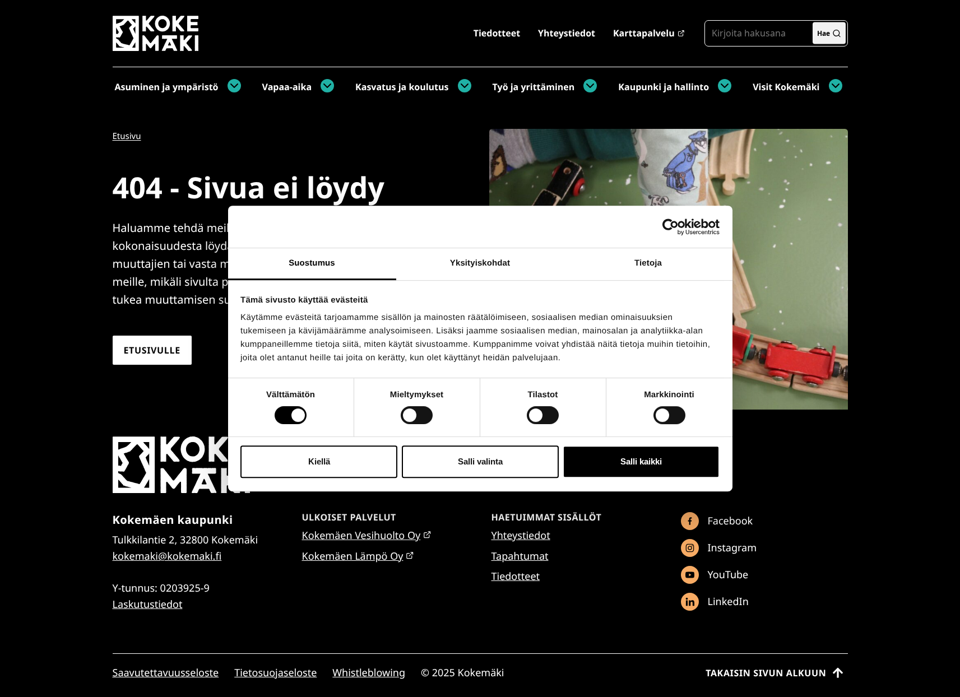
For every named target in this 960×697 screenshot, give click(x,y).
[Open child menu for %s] (231, 86)
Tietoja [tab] (648, 263)
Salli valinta (480, 461)
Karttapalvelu (644, 33)
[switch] (417, 415)
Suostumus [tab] (312, 263)
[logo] (155, 46)
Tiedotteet (497, 33)
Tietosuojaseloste (275, 673)
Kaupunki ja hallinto (663, 87)
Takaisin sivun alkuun (766, 673)
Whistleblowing (368, 673)
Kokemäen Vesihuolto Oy (361, 535)
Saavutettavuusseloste (166, 673)
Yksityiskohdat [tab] (480, 263)
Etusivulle (152, 350)
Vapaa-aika (287, 87)
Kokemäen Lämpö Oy (353, 556)
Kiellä (319, 461)
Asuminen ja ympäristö (167, 87)
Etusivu (127, 136)
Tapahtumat (520, 556)
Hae (823, 33)
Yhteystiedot (566, 33)
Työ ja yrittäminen (534, 87)
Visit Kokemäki (786, 87)
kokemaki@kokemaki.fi (167, 556)
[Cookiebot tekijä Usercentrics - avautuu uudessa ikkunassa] (671, 227)
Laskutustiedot (148, 604)
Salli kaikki (641, 461)
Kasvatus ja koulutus (401, 87)
